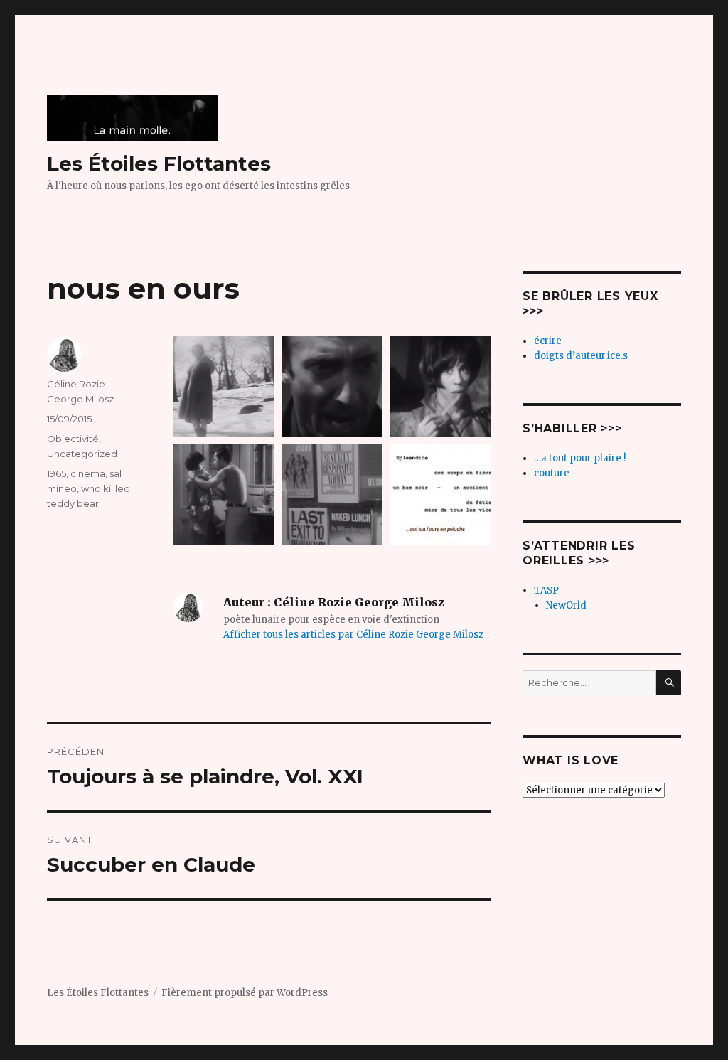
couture (551, 473)
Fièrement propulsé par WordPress (244, 993)
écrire (548, 341)
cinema (87, 473)
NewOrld (566, 605)
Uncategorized (82, 453)
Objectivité (73, 438)
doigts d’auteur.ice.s (581, 356)
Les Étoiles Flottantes (159, 163)
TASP (546, 590)
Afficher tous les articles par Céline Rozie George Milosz (353, 634)
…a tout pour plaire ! (580, 458)
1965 (56, 473)
